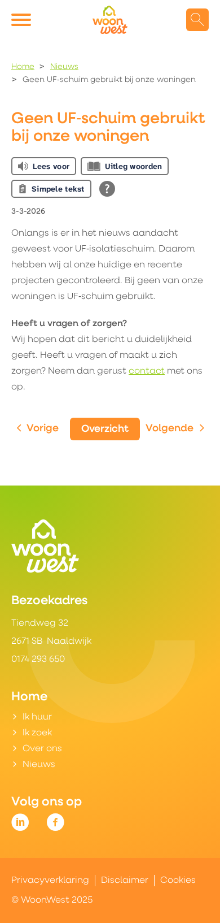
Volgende (169, 429)
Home (22, 67)
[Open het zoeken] (197, 19)
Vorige (43, 429)
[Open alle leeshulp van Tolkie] (107, 189)
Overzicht (105, 429)
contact (147, 371)
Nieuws (64, 67)
